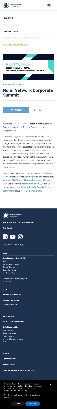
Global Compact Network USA (14, 258)
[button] (49, 5)
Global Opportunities (11, 327)
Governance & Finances (11, 264)
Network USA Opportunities (13, 321)
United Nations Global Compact (15, 279)
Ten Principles (7, 282)
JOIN (5, 289)
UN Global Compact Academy (13, 339)
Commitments (8, 330)
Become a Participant (11, 300)
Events (8, 18)
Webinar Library (9, 364)
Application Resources (10, 304)
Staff (4, 261)
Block (18, 404)
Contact (7, 228)
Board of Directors (9, 267)
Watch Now (16, 110)
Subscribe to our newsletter (19, 222)
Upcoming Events (9, 359)
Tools (4, 342)
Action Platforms (8, 336)
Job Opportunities (9, 273)
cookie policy (22, 390)
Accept (33, 404)
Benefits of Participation (12, 294)
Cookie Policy (18, 245)
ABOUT (5, 253)
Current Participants (9, 270)
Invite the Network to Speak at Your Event (19, 370)
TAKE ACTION (8, 316)
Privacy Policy (7, 245)
